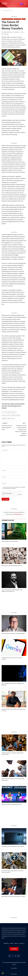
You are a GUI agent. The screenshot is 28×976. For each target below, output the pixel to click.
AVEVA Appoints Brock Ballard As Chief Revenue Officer (13, 633)
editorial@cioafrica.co (18, 514)
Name (4, 470)
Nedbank (4, 418)
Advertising (6, 943)
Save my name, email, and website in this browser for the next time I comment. (14, 488)
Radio (21, 3)
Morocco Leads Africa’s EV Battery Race (10, 541)
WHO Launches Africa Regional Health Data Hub (12, 565)
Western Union (11, 418)
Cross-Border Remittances (10, 412)
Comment (5, 450)
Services (12, 943)
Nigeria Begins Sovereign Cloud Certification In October (13, 896)
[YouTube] (18, 956)
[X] (15, 956)
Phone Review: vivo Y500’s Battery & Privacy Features (13, 846)
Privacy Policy (14, 968)
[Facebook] (12, 956)
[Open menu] (25, 4)
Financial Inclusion (6, 415)
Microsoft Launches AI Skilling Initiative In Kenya (7, 426)
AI (2, 412)
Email (4, 477)
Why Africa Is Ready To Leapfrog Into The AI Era (12, 804)
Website (4, 483)
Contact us (22, 943)
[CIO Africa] (4, 4)
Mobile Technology (16, 415)
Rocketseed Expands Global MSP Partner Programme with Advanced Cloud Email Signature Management (20, 429)
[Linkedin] (9, 956)
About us (16, 943)
